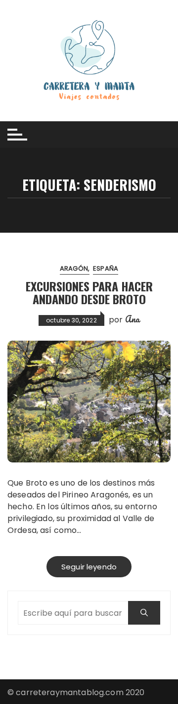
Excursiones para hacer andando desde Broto (89, 292)
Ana (132, 319)
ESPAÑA (105, 268)
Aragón (74, 268)
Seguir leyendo (89, 567)
